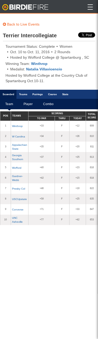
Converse (18, 209)
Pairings (37, 94)
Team (9, 104)
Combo (48, 104)
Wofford (16, 167)
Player (28, 104)
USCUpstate (19, 199)
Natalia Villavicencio (44, 69)
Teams (23, 94)
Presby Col (18, 188)
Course (52, 94)
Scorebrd (8, 94)
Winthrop (39, 64)
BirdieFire (25, 7)
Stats (65, 94)
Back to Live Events (22, 24)
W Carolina (18, 136)
